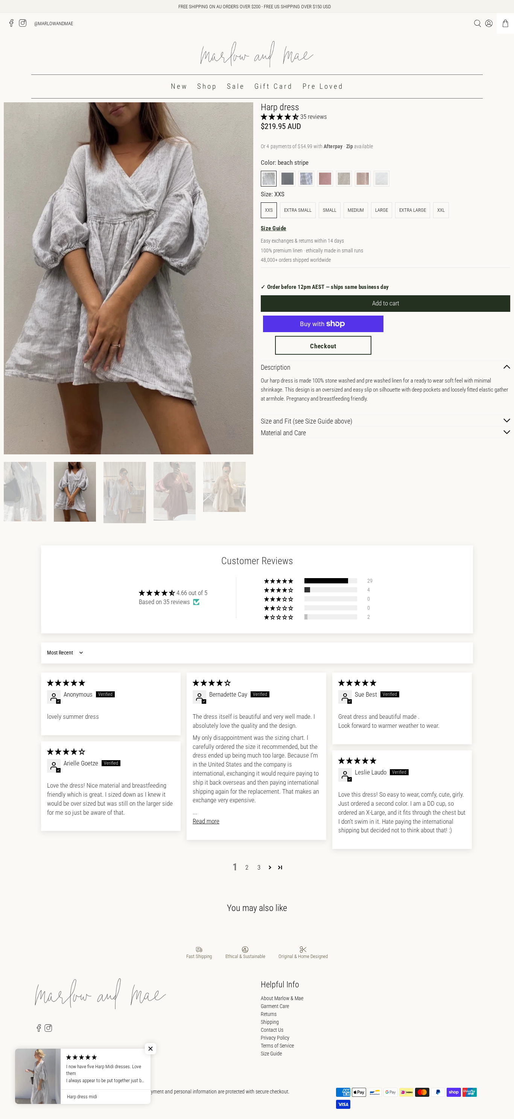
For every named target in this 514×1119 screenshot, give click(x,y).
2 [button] (246, 867)
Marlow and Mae (69, 1092)
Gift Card (273, 86)
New (179, 86)
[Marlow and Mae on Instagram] (24, 25)
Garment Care (275, 1006)
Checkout (323, 346)
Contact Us (272, 1030)
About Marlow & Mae (282, 998)
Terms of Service (277, 1046)
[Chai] (344, 179)
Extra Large (412, 210)
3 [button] (258, 867)
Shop (207, 86)
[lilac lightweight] (363, 179)
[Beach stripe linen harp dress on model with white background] (128, 278)
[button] (280, 116)
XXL (441, 210)
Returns (269, 1014)
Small (329, 210)
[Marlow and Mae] (257, 54)
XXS (269, 210)
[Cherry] (325, 179)
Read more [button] (206, 821)
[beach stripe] (269, 179)
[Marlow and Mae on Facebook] (13, 25)
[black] (287, 179)
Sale (236, 86)
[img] (66, 682)
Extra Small (298, 210)
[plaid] (306, 179)
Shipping (270, 1022)
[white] (381, 179)
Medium (356, 210)
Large (381, 210)
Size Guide (273, 228)
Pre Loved (323, 86)
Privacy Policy (275, 1038)
